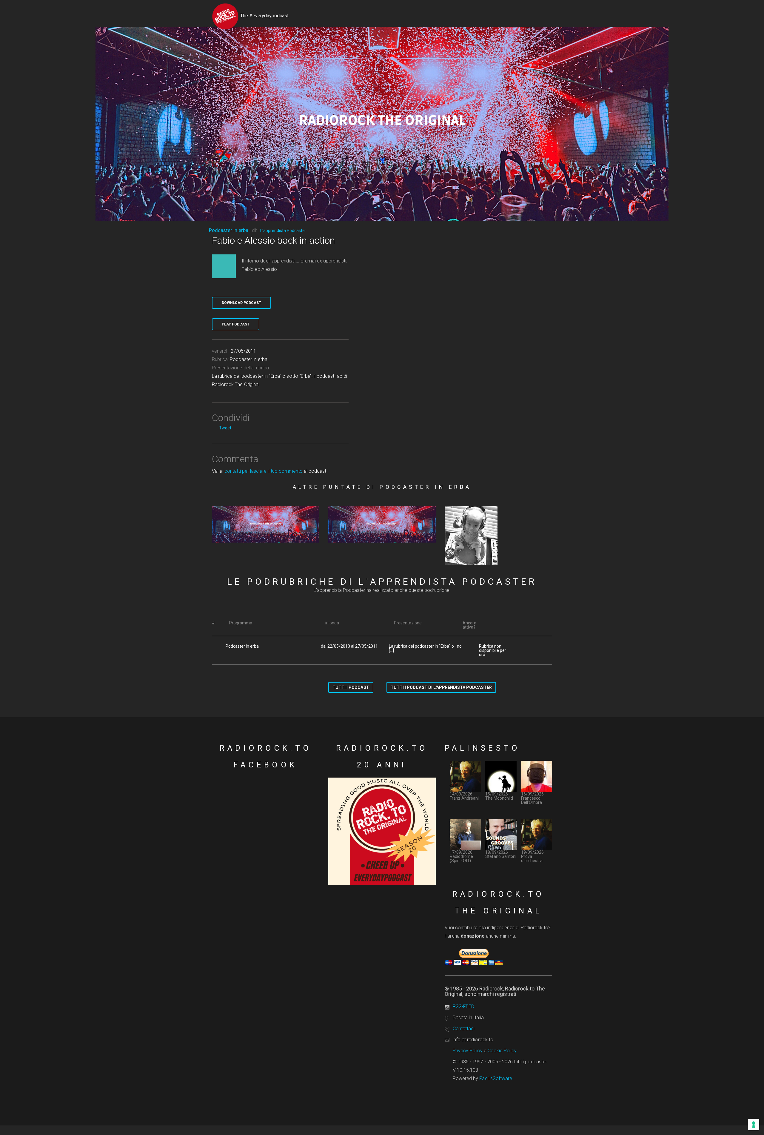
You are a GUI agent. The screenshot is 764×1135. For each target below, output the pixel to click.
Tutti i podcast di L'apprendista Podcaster (441, 687)
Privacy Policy (468, 1050)
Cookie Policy (502, 1050)
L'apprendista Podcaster (283, 230)
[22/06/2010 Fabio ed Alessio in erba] (382, 524)
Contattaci (464, 1028)
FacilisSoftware (495, 1078)
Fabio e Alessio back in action (273, 240)
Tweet (225, 428)
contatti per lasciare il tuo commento (263, 471)
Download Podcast (241, 303)
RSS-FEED (463, 1006)
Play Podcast (235, 324)
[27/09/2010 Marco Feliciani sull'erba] (265, 524)
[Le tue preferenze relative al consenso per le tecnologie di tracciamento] (753, 1124)
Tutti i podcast (350, 687)
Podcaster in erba (228, 230)
